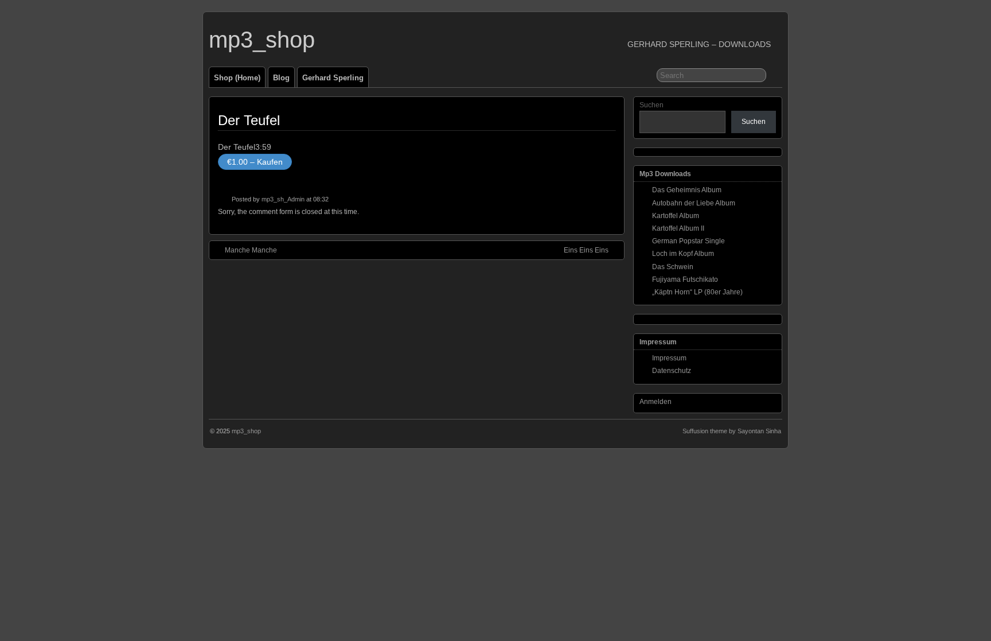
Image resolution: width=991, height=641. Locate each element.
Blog (281, 77)
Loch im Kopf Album (683, 254)
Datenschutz (671, 371)
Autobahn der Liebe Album (693, 203)
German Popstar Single (688, 241)
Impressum (669, 358)
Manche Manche (251, 250)
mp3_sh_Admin (283, 199)
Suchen (651, 105)
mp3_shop (262, 39)
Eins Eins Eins (586, 250)
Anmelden (655, 402)
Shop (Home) (237, 77)
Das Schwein (672, 267)
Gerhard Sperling (333, 77)
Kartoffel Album (675, 216)
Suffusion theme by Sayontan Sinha (731, 431)
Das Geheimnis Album (686, 190)
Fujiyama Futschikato (685, 279)
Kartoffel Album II (678, 228)
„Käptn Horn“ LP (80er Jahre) (697, 292)
